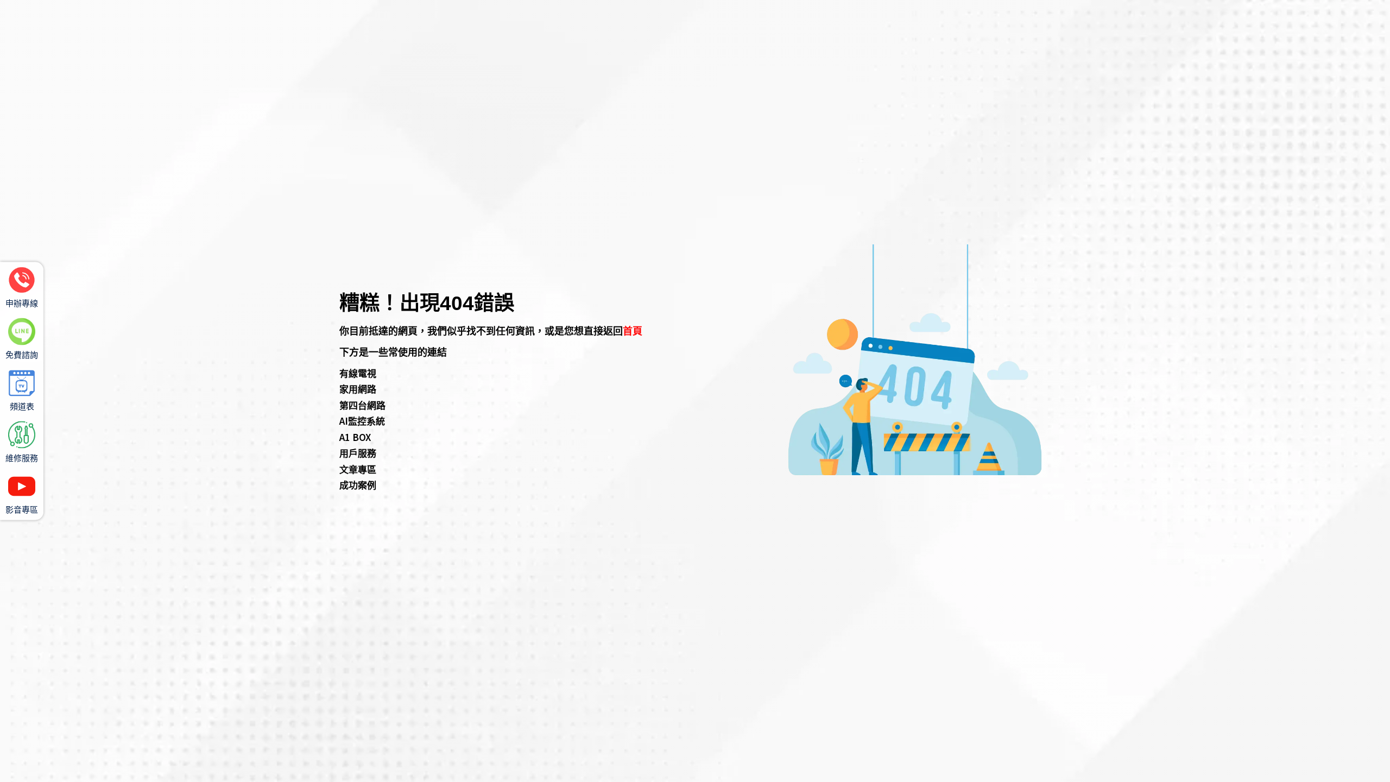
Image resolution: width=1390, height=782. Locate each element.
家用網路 (357, 388)
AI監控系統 (362, 420)
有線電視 (357, 373)
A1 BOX (355, 437)
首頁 (632, 330)
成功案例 (357, 484)
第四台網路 (362, 405)
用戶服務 (357, 452)
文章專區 (357, 469)
